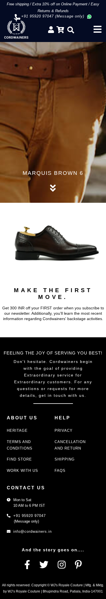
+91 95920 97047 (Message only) (52, 16)
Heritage (17, 430)
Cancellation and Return (70, 445)
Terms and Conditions (20, 445)
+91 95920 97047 (29, 516)
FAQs (60, 470)
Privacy (64, 430)
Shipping (65, 459)
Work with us (22, 470)
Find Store (19, 459)
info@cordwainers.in (32, 531)
